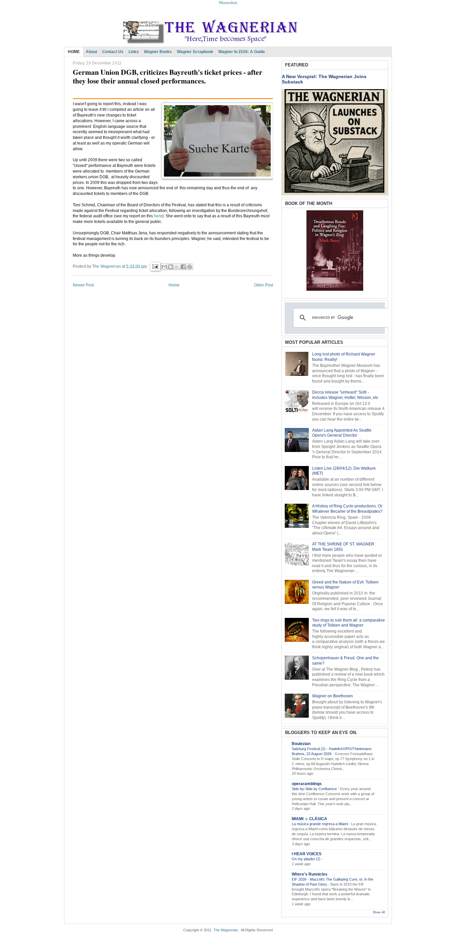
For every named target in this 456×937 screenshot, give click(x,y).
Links (134, 51)
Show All (379, 912)
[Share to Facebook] (183, 266)
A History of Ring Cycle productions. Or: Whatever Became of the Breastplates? (347, 509)
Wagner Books (158, 51)
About (91, 51)
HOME (74, 51)
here (158, 216)
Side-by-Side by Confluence (315, 789)
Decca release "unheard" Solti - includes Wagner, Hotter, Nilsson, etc (345, 395)
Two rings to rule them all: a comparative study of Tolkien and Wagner (348, 623)
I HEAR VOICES (306, 854)
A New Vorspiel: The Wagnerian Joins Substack (324, 79)
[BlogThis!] (170, 266)
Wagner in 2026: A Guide (241, 51)
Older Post (263, 285)
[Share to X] (177, 266)
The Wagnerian (225, 930)
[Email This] (164, 266)
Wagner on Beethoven (332, 696)
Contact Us (113, 51)
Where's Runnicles (309, 874)
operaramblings (307, 783)
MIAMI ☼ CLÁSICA (309, 818)
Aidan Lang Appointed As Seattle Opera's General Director (342, 433)
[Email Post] (154, 266)
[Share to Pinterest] (189, 266)
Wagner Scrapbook (195, 51)
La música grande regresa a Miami (320, 824)
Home (174, 285)
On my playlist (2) (306, 859)
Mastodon (228, 2)
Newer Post (83, 285)
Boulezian (301, 743)
